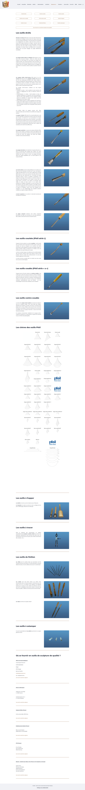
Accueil (18, 4)
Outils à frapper (61, 18)
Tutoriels (60, 4)
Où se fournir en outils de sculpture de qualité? (42, 27)
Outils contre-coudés (24, 18)
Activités (47, 4)
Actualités (24, 4)
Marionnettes (40, 4)
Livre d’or (72, 4)
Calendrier (29, 4)
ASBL (76, 4)
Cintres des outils (42, 18)
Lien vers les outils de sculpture (22, 677)
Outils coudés (61, 13)
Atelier (34, 4)
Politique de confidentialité (42, 787)
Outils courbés (42, 13)
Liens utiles (66, 4)
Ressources (53, 4)
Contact (79, 4)
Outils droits (23, 13)
